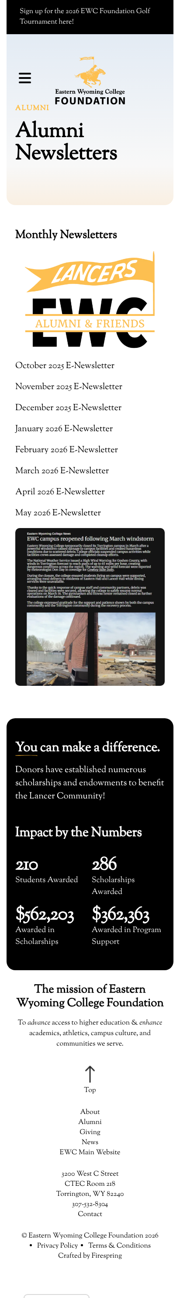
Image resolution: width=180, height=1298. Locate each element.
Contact (90, 1214)
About (90, 1112)
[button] (25, 80)
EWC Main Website (90, 1153)
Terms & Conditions (119, 1246)
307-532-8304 (90, 1204)
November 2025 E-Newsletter (68, 387)
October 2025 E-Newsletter (64, 366)
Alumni (90, 1122)
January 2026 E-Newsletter (64, 429)
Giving (90, 1133)
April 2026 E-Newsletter (60, 492)
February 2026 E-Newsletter (66, 450)
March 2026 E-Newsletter (62, 471)
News (90, 1143)
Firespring (107, 1256)
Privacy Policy (57, 1246)
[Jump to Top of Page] (90, 1080)
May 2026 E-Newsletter (58, 513)
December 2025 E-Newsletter (68, 408)
